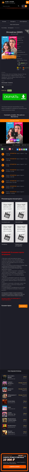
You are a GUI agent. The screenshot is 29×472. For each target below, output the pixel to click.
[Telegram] (26, 149)
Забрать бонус (14, 466)
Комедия (10, 82)
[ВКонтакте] (17, 149)
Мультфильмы (23, 21)
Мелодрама (10, 27)
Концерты (12, 21)
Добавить (23, 306)
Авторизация (27, 2)
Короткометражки (14, 24)
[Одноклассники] (20, 149)
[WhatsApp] (24, 149)
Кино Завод (4, 27)
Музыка (4, 21)
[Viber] (22, 149)
